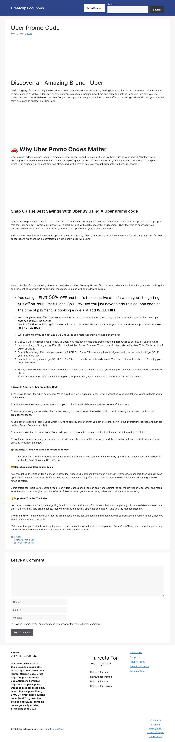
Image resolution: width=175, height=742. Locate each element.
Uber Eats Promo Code (25, 540)
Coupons (135, 657)
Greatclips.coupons (27, 8)
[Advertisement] (87, 59)
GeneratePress (56, 729)
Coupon (17, 537)
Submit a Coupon (139, 666)
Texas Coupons (94, 8)
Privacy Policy (137, 661)
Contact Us (136, 652)
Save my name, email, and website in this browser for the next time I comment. (57, 624)
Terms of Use (137, 671)
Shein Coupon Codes (24, 543)
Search (111, 4)
